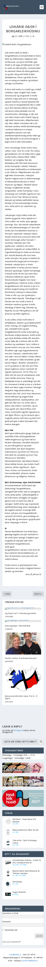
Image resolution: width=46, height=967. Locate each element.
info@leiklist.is (15, 954)
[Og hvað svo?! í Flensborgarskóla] (23, 609)
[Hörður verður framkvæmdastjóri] (23, 643)
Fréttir (26, 36)
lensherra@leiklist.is (30, 960)
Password (6, 921)
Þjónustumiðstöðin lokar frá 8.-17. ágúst (21, 697)
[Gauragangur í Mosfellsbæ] (23, 621)
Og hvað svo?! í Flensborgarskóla (20, 613)
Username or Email (10, 913)
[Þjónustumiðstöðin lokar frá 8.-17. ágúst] (23, 678)
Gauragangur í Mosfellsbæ (17, 625)
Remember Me (11, 930)
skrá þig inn (18, 730)
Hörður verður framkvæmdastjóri (21, 658)
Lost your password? (11, 941)
